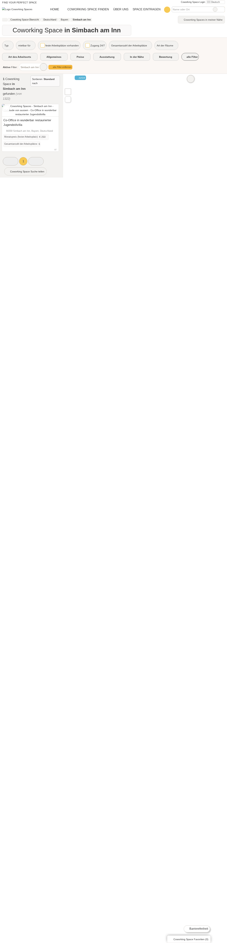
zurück (81, 78)
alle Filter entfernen (61, 67)
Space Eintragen (146, 9)
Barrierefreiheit (198, 928)
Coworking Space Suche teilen (26, 171)
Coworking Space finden (88, 9)
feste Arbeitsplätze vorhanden (62, 45)
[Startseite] (4, 20)
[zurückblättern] (11, 110)
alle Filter (192, 56)
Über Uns (120, 9)
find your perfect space (19, 2)
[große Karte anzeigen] (68, 91)
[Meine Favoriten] (167, 10)
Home (54, 9)
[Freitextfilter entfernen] (215, 9)
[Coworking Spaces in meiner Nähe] (68, 99)
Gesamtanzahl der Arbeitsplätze (129, 45)
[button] (10, 161)
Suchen (222, 9)
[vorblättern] (50, 110)
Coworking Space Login (192, 2)
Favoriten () (190, 939)
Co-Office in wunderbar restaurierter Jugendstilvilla (27, 122)
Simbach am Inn (30, 67)
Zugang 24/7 (97, 45)
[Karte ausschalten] (190, 79)
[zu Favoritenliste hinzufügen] (6, 108)
